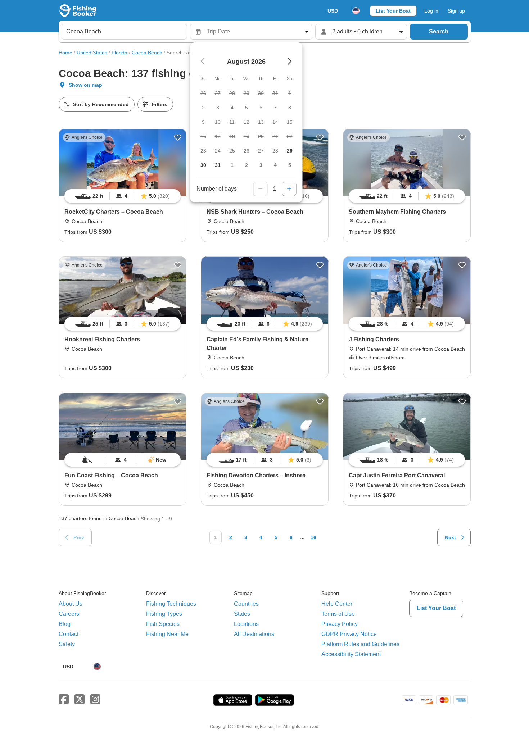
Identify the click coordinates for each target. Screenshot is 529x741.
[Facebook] (64, 699)
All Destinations (254, 634)
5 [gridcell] (289, 165)
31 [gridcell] (218, 165)
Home (65, 52)
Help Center (336, 604)
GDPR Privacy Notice (349, 634)
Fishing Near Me (167, 634)
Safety (67, 644)
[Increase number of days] (289, 189)
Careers (69, 614)
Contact (68, 634)
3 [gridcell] (260, 165)
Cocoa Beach (147, 52)
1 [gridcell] (232, 165)
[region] (122, 196)
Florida (119, 52)
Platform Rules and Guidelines (360, 644)
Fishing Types (164, 614)
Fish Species (163, 624)
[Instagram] (95, 699)
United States (92, 52)
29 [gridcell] (290, 151)
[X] (79, 699)
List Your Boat (393, 11)
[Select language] (356, 10)
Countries (246, 604)
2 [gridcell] (246, 165)
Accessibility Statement (351, 654)
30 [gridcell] (203, 165)
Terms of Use (338, 614)
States (242, 614)
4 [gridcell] (275, 165)
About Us (70, 604)
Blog (65, 624)
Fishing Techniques (171, 604)
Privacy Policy (339, 624)
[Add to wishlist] (178, 137)
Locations (246, 624)
